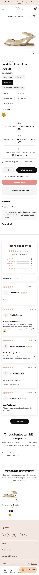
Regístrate (25, 215)
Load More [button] (19, 421)
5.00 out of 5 (24, 251)
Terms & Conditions (20, 176)
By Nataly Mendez (8, 61)
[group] (19, 38)
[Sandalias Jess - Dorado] (10, 493)
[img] (8, 287)
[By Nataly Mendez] (19, 8)
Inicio (3, 16)
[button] (11, 259)
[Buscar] (30, 8)
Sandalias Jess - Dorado (10, 505)
